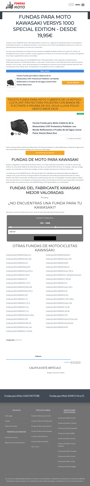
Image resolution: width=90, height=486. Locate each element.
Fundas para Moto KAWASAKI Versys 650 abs (59, 323)
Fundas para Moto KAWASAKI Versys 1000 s (59, 287)
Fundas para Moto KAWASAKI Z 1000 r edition (60, 299)
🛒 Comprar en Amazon (74, 138)
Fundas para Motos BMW (66, 433)
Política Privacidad (11, 426)
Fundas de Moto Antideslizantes (41, 421)
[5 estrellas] (45, 371)
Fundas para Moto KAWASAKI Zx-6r (56, 283)
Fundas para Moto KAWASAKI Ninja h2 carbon (20, 315)
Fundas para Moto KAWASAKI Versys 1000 (59, 259)
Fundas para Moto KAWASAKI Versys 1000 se (59, 271)
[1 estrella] (28, 371)
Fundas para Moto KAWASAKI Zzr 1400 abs (19, 331)
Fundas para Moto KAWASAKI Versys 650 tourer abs (61, 319)
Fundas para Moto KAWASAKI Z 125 (17, 299)
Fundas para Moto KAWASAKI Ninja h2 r (58, 267)
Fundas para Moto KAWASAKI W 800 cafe (18, 323)
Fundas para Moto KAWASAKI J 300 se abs (18, 259)
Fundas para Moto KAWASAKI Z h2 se (17, 307)
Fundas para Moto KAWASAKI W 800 (57, 263)
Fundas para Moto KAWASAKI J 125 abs (58, 307)
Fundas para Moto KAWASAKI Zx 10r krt (18, 283)
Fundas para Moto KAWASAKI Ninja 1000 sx (19, 291)
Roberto (38, 356)
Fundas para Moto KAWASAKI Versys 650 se (19, 271)
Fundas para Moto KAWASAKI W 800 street (19, 287)
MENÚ (78, 5)
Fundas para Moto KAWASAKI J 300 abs (58, 311)
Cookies (7, 421)
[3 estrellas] (36, 371)
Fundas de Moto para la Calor (41, 416)
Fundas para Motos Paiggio (67, 466)
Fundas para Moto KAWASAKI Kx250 (57, 327)
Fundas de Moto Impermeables (41, 431)
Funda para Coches (11, 437)
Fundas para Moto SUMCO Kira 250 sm (69, 395)
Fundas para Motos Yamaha (67, 423)
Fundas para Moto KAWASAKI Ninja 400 (18, 267)
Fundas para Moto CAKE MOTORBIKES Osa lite (28, 395)
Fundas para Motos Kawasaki (67, 428)
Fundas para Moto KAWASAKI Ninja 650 (58, 255)
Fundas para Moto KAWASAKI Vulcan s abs (19, 327)
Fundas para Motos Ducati (66, 438)
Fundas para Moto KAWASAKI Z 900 (57, 315)
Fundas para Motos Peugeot (67, 451)
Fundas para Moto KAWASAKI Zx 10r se (18, 303)
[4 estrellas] (40, 371)
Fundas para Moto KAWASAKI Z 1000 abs (58, 279)
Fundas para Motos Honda (66, 418)
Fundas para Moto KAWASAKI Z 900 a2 (18, 275)
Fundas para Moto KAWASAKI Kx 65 (17, 263)
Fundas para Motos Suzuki (66, 456)
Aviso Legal (8, 416)
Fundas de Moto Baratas (39, 436)
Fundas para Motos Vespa (66, 461)
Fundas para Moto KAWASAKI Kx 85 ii (57, 295)
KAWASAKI (18, 340)
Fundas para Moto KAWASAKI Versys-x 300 (59, 303)
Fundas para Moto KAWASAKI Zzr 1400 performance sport (63, 275)
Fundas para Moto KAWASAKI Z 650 (17, 295)
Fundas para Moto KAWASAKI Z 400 (17, 319)
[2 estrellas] (32, 371)
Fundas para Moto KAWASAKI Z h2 (16, 279)
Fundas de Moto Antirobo (39, 441)
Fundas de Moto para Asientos (41, 426)
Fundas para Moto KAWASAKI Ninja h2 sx (18, 255)
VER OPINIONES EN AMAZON (45, 153)
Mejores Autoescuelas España (15, 443)
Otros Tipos (35, 447)
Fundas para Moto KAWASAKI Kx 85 (57, 291)
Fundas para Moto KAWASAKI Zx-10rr (17, 311)
